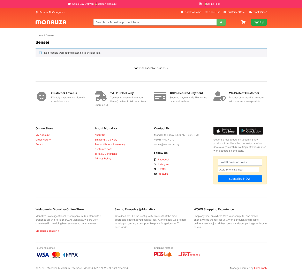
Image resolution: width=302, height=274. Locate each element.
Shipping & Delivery (106, 139)
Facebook (163, 159)
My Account (43, 134)
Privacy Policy (103, 158)
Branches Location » (47, 230)
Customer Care (236, 12)
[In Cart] (243, 21)
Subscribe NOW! (240, 178)
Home (39, 35)
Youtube (163, 173)
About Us (100, 134)
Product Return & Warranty (110, 144)
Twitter (162, 168)
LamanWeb (260, 267)
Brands (40, 144)
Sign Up (259, 22)
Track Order (259, 12)
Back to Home (193, 12)
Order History (43, 139)
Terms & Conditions (106, 153)
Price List (214, 12)
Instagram (163, 164)
